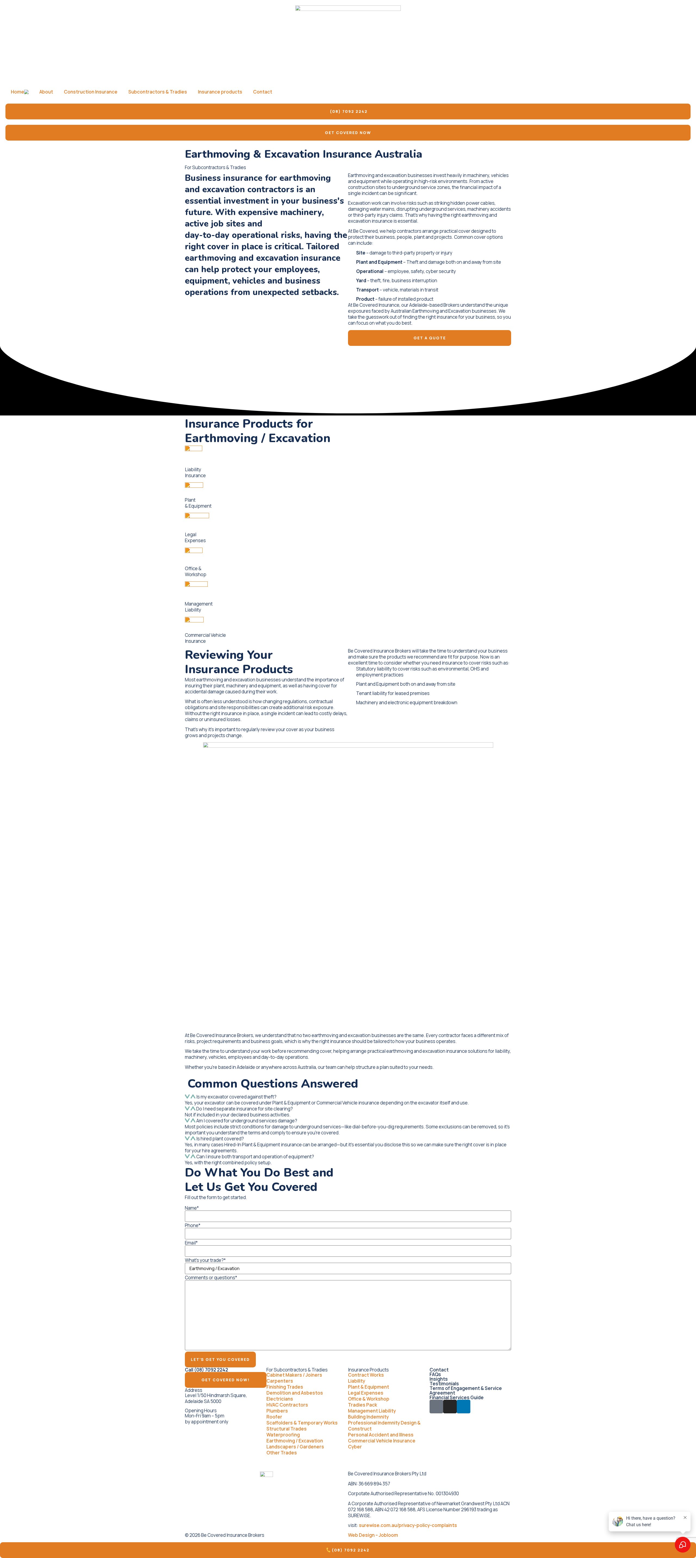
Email (191, 1242)
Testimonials (444, 1383)
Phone (192, 1225)
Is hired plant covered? (220, 1138)
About (46, 92)
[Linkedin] (463, 1406)
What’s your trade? (205, 1260)
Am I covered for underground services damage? (246, 1121)
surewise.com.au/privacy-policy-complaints (408, 1525)
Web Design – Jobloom (373, 1535)
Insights (439, 1379)
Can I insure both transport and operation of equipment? (255, 1156)
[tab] (348, 1097)
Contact (262, 92)
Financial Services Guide (457, 1397)
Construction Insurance (90, 92)
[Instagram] (450, 1406)
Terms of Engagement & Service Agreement (466, 1390)
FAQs (435, 1374)
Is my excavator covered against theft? (236, 1097)
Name (192, 1208)
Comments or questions (211, 1277)
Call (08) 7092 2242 (206, 1370)
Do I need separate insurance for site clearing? (244, 1109)
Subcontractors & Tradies (157, 92)
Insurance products (220, 92)
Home (17, 92)
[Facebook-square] (436, 1406)
